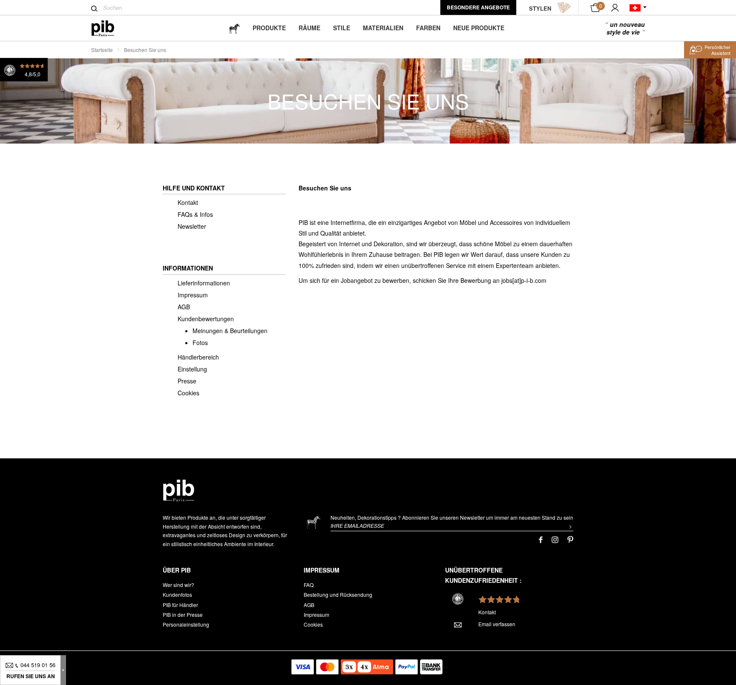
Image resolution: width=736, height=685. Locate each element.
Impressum (193, 295)
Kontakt (188, 202)
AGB (184, 306)
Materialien (383, 27)
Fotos (200, 342)
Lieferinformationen (204, 283)
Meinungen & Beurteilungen (230, 330)
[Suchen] (94, 9)
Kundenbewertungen (206, 318)
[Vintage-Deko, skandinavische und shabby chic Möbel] (109, 28)
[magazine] (234, 28)
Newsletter (192, 226)
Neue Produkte (478, 27)
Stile (341, 27)
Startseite (102, 49)
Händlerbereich (198, 357)
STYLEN (540, 8)
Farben (428, 27)
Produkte (269, 27)
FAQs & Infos (195, 214)
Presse (187, 381)
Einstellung (192, 369)
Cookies (188, 393)
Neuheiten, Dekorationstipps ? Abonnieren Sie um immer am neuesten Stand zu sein (452, 517)
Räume (309, 27)
